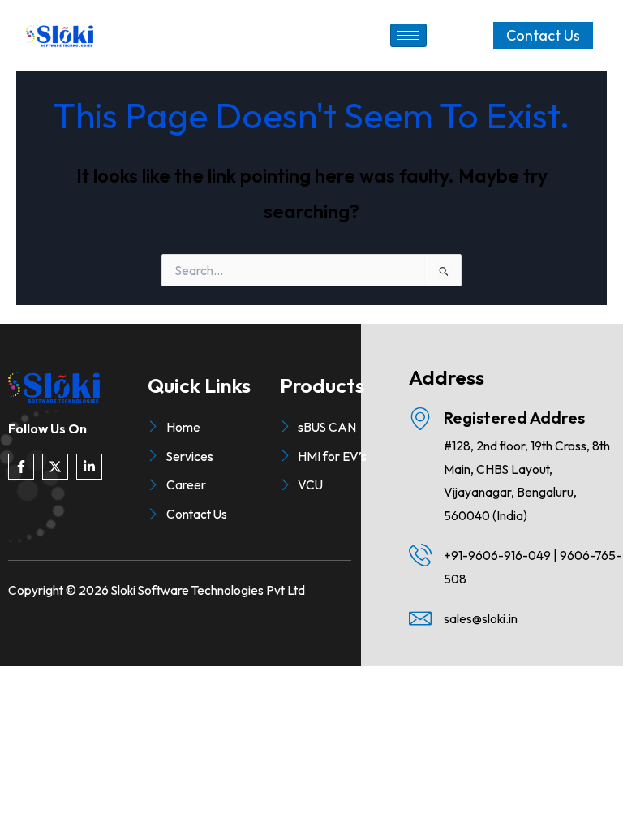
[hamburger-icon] (408, 35)
